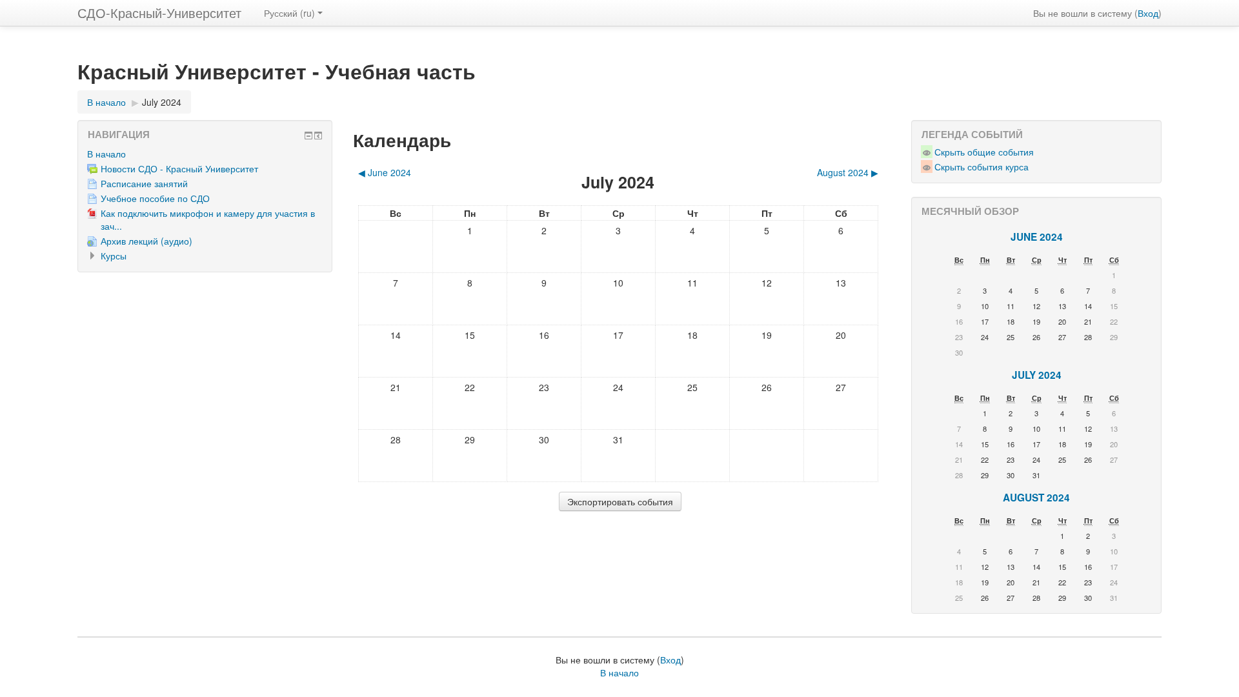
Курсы (113, 255)
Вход (1148, 12)
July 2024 (161, 102)
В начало (106, 153)
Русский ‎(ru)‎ (289, 12)
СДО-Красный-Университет (159, 12)
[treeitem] (205, 153)
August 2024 (1036, 497)
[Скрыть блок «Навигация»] (308, 135)
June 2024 (1037, 237)
